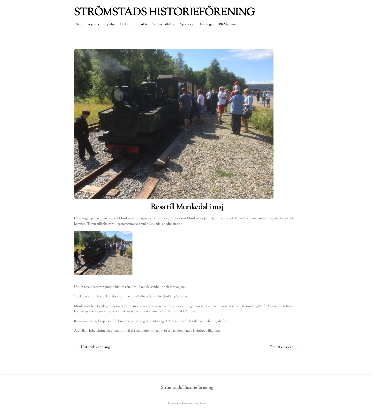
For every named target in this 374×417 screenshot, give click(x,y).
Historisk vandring (95, 347)
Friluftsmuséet (281, 347)
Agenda (93, 24)
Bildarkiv (141, 24)
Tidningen (206, 24)
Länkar (125, 24)
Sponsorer (187, 24)
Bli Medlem (227, 24)
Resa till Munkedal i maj (187, 207)
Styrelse (109, 24)
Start (79, 24)
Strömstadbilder (164, 24)
